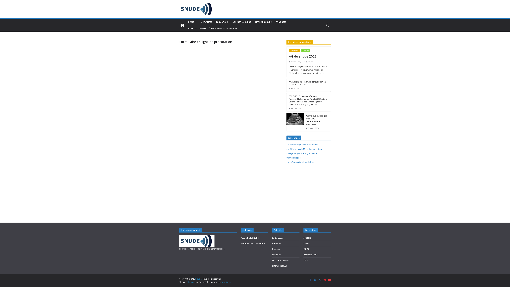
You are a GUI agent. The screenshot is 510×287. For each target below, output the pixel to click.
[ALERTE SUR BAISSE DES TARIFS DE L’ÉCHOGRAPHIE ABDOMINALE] (295, 122)
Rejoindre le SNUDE (250, 238)
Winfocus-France (293, 158)
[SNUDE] (182, 25)
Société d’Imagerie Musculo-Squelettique (304, 149)
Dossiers (276, 249)
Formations (277, 243)
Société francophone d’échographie (302, 144)
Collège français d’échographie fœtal (302, 153)
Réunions (305, 51)
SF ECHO (307, 238)
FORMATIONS (222, 22)
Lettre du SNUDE (279, 266)
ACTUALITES (206, 22)
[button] (195, 22)
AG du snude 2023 (302, 56)
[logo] (196, 237)
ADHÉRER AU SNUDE (242, 22)
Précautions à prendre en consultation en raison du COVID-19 (307, 83)
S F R (305, 260)
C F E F (306, 249)
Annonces (281, 22)
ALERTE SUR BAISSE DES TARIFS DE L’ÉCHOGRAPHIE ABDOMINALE (316, 120)
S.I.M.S (306, 243)
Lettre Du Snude (263, 22)
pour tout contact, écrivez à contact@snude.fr (212, 28)
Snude (310, 62)
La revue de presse (280, 260)
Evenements (294, 51)
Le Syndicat (277, 238)
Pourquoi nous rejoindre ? (253, 243)
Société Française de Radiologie (300, 162)
